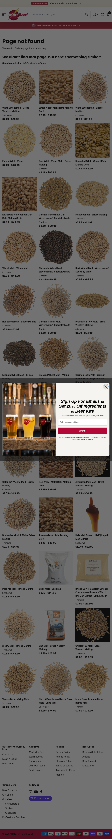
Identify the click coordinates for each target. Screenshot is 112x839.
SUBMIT (83, 431)
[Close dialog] (105, 386)
